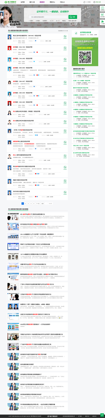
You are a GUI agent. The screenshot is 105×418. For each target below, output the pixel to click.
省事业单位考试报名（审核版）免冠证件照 (26, 111)
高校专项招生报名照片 (25, 169)
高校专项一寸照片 (47, 169)
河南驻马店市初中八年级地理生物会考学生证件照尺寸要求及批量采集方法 (41, 334)
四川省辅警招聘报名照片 (27, 157)
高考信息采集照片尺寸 (18, 72)
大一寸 (58, 21)
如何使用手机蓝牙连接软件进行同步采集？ (33, 354)
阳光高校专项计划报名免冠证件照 (24, 166)
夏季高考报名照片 (42, 70)
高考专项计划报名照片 (37, 169)
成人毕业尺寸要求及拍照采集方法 (32, 214)
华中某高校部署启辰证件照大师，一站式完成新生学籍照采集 (37, 404)
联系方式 (87, 416)
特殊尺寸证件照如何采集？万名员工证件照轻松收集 (35, 244)
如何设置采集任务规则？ (27, 364)
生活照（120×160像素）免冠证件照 (81, 80)
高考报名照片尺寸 (24, 70)
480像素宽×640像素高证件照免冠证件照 (82, 95)
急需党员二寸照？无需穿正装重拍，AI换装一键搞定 (35, 304)
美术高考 (31, 132)
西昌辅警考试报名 (17, 157)
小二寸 (51, 21)
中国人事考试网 (72, 21)
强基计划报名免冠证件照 (20, 180)
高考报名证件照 (33, 70)
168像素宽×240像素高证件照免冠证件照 (82, 124)
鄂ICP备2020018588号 (36, 416)
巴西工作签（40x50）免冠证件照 (81, 145)
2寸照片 (38, 21)
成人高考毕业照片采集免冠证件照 (81, 153)
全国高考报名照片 (48, 132)
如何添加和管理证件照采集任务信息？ (31, 394)
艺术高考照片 (56, 132)
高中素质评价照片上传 (33, 38)
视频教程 (103, 10)
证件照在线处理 (85, 32)
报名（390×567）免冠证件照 (22, 81)
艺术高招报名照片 (17, 132)
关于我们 (80, 416)
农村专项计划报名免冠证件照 (21, 191)
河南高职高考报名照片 (29, 146)
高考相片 (15, 49)
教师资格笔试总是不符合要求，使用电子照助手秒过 (39, 274)
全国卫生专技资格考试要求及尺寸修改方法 (35, 314)
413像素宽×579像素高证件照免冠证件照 (82, 102)
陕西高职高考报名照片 (18, 146)
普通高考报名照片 (52, 70)
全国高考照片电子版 (24, 83)
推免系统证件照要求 (17, 182)
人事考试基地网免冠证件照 (22, 155)
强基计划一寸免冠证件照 (38, 182)
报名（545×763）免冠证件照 (22, 47)
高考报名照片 (16, 83)
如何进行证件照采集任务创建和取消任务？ (32, 384)
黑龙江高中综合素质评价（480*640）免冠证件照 (27, 36)
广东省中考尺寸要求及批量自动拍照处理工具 (35, 344)
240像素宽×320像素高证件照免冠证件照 (82, 109)
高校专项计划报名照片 (27, 171)
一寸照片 (31, 21)
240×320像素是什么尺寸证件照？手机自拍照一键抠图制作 (37, 234)
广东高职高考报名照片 (41, 146)
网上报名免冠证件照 (21, 141)
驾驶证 (64, 21)
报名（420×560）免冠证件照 (22, 102)
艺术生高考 (24, 132)
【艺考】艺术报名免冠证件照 (22, 130)
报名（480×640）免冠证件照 (22, 93)
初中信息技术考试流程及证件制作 (33, 224)
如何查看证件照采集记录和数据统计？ (31, 374)
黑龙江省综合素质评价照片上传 (20, 38)
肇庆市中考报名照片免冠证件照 (80, 88)
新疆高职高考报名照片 (52, 143)
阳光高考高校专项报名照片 (19, 194)
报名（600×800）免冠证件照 (22, 68)
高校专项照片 (16, 169)
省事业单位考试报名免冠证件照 (23, 121)
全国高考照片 (16, 70)
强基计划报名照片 (27, 182)
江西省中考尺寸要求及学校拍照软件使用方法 (35, 294)
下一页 (37, 203)
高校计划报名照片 (17, 171)
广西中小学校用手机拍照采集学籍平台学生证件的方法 (37, 284)
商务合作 (94, 416)
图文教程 (103, 16)
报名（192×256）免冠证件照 (22, 58)
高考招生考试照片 (38, 132)
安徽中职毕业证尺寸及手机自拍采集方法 (33, 264)
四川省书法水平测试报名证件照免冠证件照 (83, 138)
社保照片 (45, 21)
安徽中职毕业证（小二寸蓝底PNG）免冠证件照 (84, 73)
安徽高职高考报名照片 (41, 143)
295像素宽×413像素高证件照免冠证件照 (82, 116)
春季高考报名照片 (22, 49)
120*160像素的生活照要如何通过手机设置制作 (33, 254)
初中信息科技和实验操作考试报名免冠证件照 (84, 131)
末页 (43, 203)
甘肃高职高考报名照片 (18, 143)
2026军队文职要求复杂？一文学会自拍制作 (35, 324)
